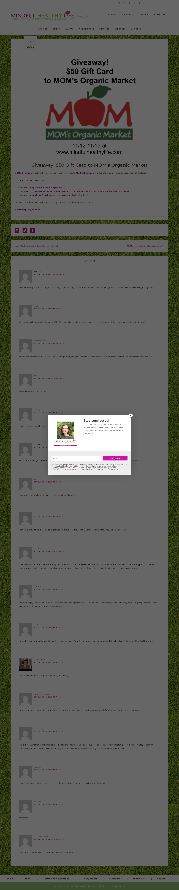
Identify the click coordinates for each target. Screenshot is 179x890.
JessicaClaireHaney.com (74, 469)
